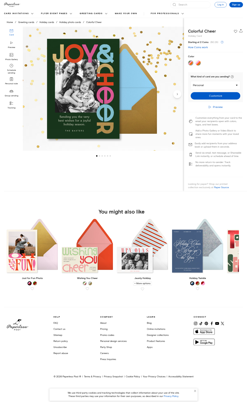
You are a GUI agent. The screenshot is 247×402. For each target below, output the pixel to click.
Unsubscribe (60, 347)
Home (10, 22)
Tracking (11, 108)
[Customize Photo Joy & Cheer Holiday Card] (103, 89)
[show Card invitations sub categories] (32, 14)
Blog (149, 323)
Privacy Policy (171, 396)
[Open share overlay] (241, 31)
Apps (150, 347)
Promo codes (107, 335)
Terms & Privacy (92, 376)
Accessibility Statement (181, 376)
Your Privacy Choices (154, 376)
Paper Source (221, 187)
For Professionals (165, 13)
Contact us (59, 329)
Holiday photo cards (70, 22)
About (103, 323)
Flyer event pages (54, 13)
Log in (220, 4)
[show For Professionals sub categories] (183, 14)
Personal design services (113, 341)
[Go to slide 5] (105, 155)
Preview (11, 47)
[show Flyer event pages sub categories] (71, 14)
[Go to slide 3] (99, 155)
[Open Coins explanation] (222, 42)
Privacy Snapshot (113, 376)
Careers (104, 353)
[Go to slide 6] (107, 155)
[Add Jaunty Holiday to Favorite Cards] (142, 289)
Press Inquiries (108, 359)
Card (11, 35)
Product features (156, 341)
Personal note (11, 83)
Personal (198, 85)
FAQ (55, 323)
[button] (232, 76)
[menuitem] (19, 14)
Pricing (104, 329)
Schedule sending (11, 71)
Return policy (60, 341)
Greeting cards (91, 13)
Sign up (236, 4)
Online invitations (156, 329)
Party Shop (106, 347)
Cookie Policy (133, 376)
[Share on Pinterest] (206, 323)
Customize (215, 96)
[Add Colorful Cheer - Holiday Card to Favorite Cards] (236, 31)
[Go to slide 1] (96, 155)
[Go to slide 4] (102, 155)
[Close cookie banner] (195, 391)
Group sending (11, 95)
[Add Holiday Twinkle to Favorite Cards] (198, 289)
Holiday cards (46, 22)
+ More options (142, 283)
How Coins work (198, 47)
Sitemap (57, 335)
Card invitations (16, 13)
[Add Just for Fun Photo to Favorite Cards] (32, 289)
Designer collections (158, 335)
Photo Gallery (11, 59)
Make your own (126, 13)
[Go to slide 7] (110, 155)
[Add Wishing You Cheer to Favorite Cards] (87, 289)
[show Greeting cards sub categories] (106, 14)
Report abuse (60, 353)
